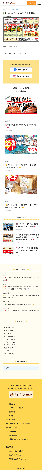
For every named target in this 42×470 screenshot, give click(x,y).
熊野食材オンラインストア (18, 439)
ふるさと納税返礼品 (16, 451)
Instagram (13, 435)
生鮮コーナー (8, 354)
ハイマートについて (16, 408)
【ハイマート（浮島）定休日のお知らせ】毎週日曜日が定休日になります (27, 250)
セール (6, 333)
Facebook (12, 431)
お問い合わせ (13, 427)
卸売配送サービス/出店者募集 (19, 423)
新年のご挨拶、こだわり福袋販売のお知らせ (19, 304)
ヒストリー (13, 415)
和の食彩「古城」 (15, 455)
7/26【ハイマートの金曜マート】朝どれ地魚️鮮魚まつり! (21, 166)
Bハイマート (8, 327)
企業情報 (12, 411)
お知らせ (6, 330)
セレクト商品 (8, 336)
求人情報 (6, 351)
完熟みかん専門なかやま (18, 459)
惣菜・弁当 (15, 9)
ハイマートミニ (8, 339)
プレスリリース (8, 345)
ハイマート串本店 (9, 342)
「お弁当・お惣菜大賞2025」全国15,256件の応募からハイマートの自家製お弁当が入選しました (27, 237)
